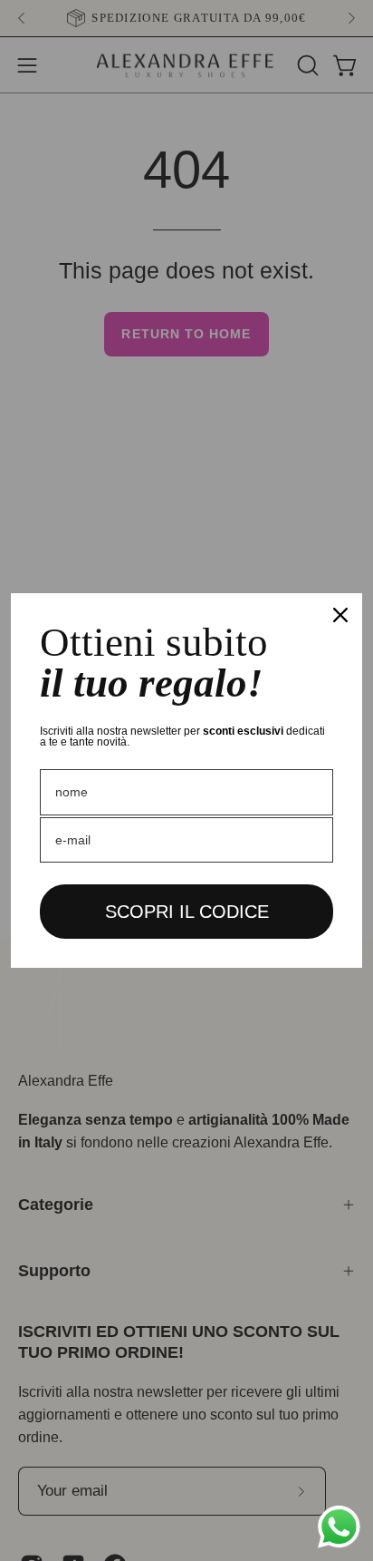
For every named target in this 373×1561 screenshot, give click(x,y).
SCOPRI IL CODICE (187, 912)
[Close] (340, 615)
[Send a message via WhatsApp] (339, 1527)
